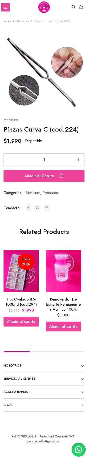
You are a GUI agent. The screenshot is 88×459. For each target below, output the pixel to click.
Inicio (7, 21)
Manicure (22, 21)
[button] (21, 322)
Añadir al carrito (39, 176)
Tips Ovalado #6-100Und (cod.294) (21, 302)
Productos (50, 192)
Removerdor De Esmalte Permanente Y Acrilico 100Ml (63, 304)
